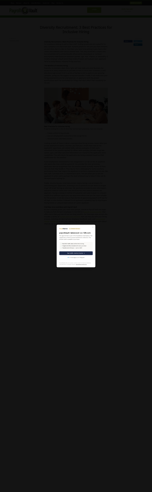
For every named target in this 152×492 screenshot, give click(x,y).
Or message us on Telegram (77, 257)
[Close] (93, 227)
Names (63, 229)
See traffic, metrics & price (75, 253)
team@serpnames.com (81, 264)
